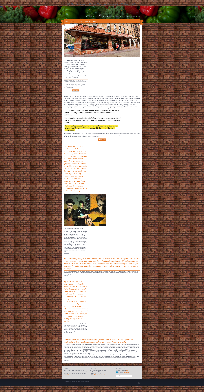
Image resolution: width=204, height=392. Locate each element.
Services (80, 21)
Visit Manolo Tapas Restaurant (124, 376)
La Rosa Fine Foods (76, 381)
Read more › (75, 90)
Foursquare (126, 372)
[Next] (138, 40)
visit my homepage (87, 349)
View (126, 349)
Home (66, 21)
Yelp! (127, 370)
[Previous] (65, 40)
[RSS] (139, 383)
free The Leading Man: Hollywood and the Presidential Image (111, 346)
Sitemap (2, 387)
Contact (95, 21)
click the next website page (121, 351)
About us (87, 21)
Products (73, 21)
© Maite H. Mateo (73, 383)
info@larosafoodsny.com (99, 374)
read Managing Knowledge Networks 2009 (99, 350)
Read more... (67, 374)
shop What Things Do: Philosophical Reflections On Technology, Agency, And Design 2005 (97, 344)
